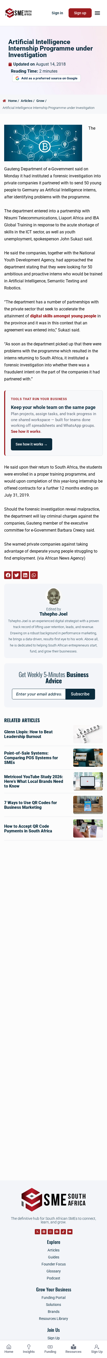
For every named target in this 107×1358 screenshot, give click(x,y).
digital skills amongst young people (63, 316)
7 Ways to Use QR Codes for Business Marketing (30, 805)
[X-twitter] (37, 1231)
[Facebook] (56, 1231)
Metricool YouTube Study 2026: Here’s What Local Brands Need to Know (33, 781)
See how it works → (32, 444)
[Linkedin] (43, 1231)
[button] (97, 13)
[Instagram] (50, 1231)
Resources (73, 1352)
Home (8, 1352)
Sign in (57, 13)
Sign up (80, 13)
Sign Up (97, 1352)
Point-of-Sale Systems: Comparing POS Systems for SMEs (31, 758)
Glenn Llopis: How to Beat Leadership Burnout (28, 734)
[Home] (8, 1346)
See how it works (26, 431)
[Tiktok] (63, 1231)
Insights (29, 1352)
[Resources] (73, 1346)
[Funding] (50, 1346)
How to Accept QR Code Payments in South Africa (28, 828)
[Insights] (28, 1346)
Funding (50, 1352)
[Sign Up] (96, 1346)
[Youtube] (69, 1231)
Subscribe (80, 694)
